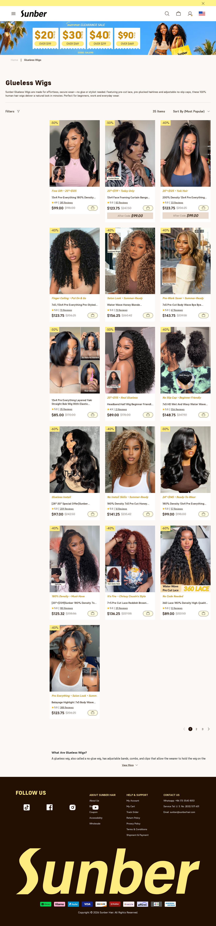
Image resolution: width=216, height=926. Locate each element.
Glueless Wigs (32, 60)
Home (14, 60)
